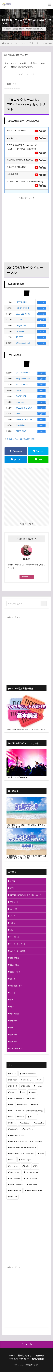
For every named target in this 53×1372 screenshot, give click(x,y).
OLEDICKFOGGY (24, 408)
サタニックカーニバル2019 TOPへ (21, 439)
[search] (43, 603)
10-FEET (19, 337)
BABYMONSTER (32, 1172)
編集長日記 (14, 1014)
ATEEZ (12, 1160)
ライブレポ (14, 937)
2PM (40, 1080)
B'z (36, 1166)
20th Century (28, 1080)
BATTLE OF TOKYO (34, 1190)
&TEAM (13, 1074)
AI (11, 1111)
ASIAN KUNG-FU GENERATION (22, 1154)
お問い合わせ (38, 1358)
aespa (35, 1104)
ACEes (33, 1092)
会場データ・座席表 (17, 951)
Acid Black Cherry (17, 1098)
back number (15, 1178)
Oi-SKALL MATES (24, 419)
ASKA (42, 1154)
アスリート (14, 902)
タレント (13, 930)
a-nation (39, 1086)
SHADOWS (21, 431)
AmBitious (25, 1123)
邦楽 (12, 1028)
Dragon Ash (21, 325)
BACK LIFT (21, 396)
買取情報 (13, 1021)
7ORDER (26, 1086)
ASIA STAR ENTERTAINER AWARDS (23, 1147)
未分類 (12, 993)
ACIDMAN (33, 1098)
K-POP (12, 881)
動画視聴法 (14, 958)
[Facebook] (15, 451)
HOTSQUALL (22, 384)
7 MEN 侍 (13, 1086)
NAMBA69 (21, 425)
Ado (11, 1104)
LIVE (23, 29)
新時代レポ (33, 1365)
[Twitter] (38, 451)
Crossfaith (20, 331)
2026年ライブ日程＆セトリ (18, 777)
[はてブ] (15, 459)
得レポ (12, 979)
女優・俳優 (14, 965)
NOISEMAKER (22, 308)
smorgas (20, 402)
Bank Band (33, 1184)
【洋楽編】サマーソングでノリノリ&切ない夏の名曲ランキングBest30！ (26, 857)
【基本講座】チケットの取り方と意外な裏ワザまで (26, 729)
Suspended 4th (23, 378)
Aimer (21, 1117)
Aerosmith (23, 1104)
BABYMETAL (15, 1172)
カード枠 (13, 909)
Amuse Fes (39, 1123)
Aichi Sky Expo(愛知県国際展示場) (30, 1111)
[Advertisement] (26, 226)
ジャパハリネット (24, 373)
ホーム (12, 1355)
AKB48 (13, 1123)
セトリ (12, 923)
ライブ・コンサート (17, 944)
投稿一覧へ (26, 576)
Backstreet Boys (32, 1178)
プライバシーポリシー (19, 1358)
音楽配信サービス (17, 1048)
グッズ (12, 916)
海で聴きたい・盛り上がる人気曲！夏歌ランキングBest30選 (26, 826)
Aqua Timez (28, 1129)
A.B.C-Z (13, 1092)
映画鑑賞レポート (17, 986)
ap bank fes (14, 1129)
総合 (12, 1007)
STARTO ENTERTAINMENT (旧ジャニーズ (25, 895)
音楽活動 (13, 1034)
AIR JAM (33, 1117)
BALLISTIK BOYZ (16, 1184)
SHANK (19, 319)
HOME (7, 43)
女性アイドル (15, 972)
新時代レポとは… (25, 1355)
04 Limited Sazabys (24, 343)
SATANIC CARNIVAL (35, 29)
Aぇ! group (14, 1166)
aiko (11, 1117)
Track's (19, 390)
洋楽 (12, 1000)
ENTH (18, 413)
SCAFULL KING (23, 314)
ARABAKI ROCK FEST (18, 1135)
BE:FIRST (13, 1197)
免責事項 (40, 1355)
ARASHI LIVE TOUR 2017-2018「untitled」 (26, 1141)
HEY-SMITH (21, 302)
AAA (23, 1092)
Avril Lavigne (26, 1160)
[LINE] (38, 459)
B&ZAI (26, 1166)
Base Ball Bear (15, 1190)
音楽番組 (13, 1041)
